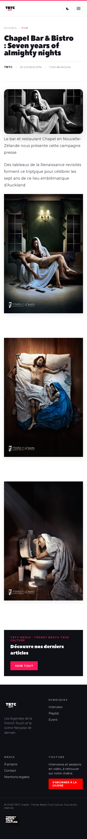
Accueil (10, 27)
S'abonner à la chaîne (64, 784)
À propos (10, 764)
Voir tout (24, 665)
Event (53, 720)
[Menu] (78, 8)
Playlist (54, 713)
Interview (56, 707)
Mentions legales (16, 777)
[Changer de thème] (67, 8)
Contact (10, 770)
